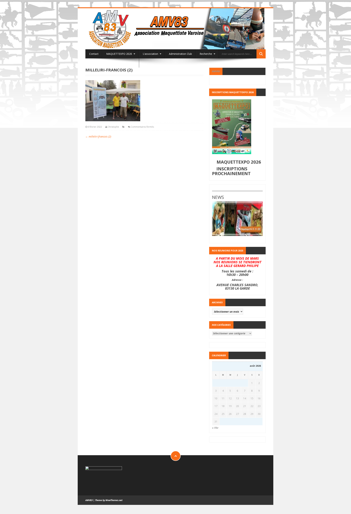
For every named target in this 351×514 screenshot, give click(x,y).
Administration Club (180, 54)
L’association (151, 54)
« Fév (215, 427)
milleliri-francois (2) (98, 136)
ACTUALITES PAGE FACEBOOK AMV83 (112, 63)
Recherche (206, 54)
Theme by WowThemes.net (108, 500)
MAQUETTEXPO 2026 (119, 54)
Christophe (113, 126)
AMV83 (216, 71)
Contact (94, 54)
